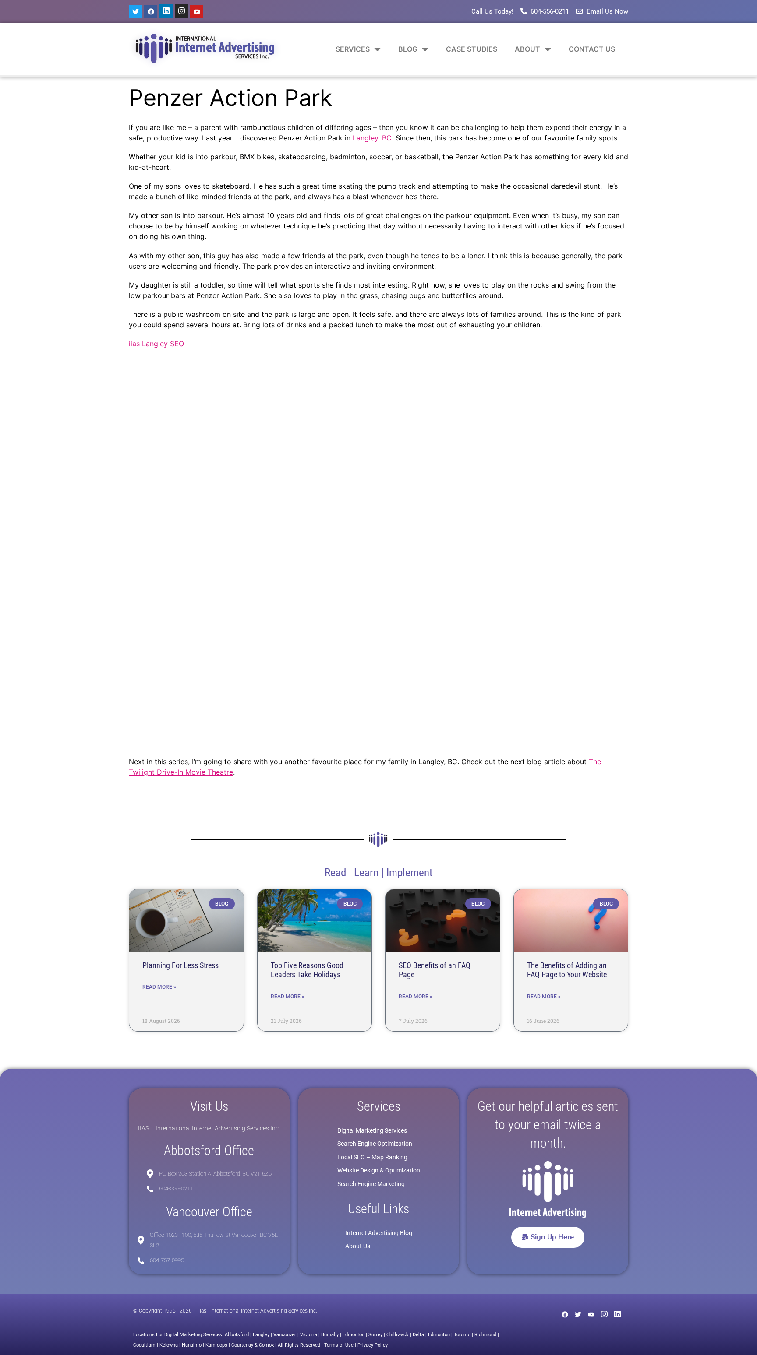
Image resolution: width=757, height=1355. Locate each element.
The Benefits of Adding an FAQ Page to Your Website (567, 970)
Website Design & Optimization (378, 1170)
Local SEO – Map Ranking (372, 1157)
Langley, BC (372, 137)
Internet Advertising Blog (378, 1232)
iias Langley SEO (156, 343)
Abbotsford (237, 1334)
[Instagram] (181, 11)
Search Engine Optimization (374, 1143)
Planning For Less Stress (180, 965)
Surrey (375, 1334)
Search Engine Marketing (371, 1183)
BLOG (407, 49)
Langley (261, 1334)
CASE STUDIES (471, 49)
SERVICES (353, 49)
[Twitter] (135, 11)
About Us (357, 1246)
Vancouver (284, 1334)
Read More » (159, 987)
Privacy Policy (372, 1345)
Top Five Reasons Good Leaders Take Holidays (307, 970)
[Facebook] (150, 11)
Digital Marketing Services (372, 1130)
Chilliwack (397, 1334)
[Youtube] (196, 11)
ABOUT (527, 49)
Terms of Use (339, 1345)
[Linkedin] (166, 11)
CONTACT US (592, 49)
